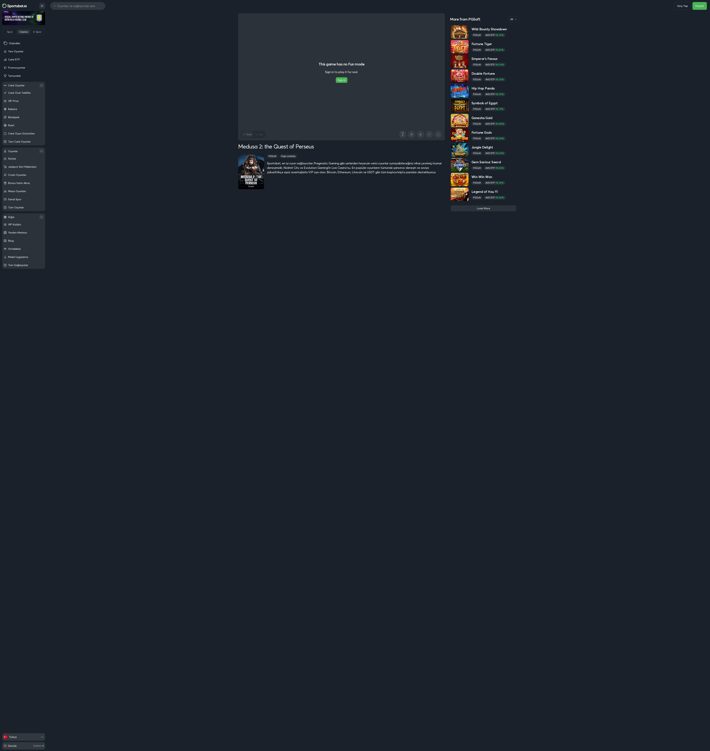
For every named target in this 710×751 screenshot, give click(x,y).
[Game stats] (411, 134)
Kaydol (699, 6)
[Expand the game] (429, 134)
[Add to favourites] (420, 134)
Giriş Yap (682, 6)
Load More (483, 208)
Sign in (342, 80)
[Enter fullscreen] (438, 134)
